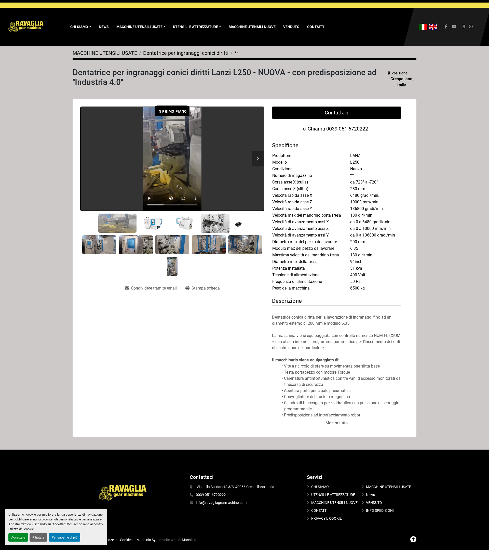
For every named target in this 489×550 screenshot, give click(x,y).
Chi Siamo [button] (79, 27)
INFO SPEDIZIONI (380, 510)
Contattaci (336, 113)
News (104, 27)
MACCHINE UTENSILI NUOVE (252, 27)
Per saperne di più (64, 537)
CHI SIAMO (320, 487)
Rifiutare (38, 537)
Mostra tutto (336, 423)
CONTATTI (315, 27)
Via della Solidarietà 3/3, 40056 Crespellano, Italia (235, 487)
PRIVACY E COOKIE (326, 518)
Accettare (18, 537)
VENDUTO (291, 27)
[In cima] (413, 539)
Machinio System (150, 540)
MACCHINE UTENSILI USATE (139, 27)
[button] (141, 27)
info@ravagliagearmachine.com (221, 503)
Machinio (189, 540)
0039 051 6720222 (347, 129)
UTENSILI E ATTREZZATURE (195, 27)
